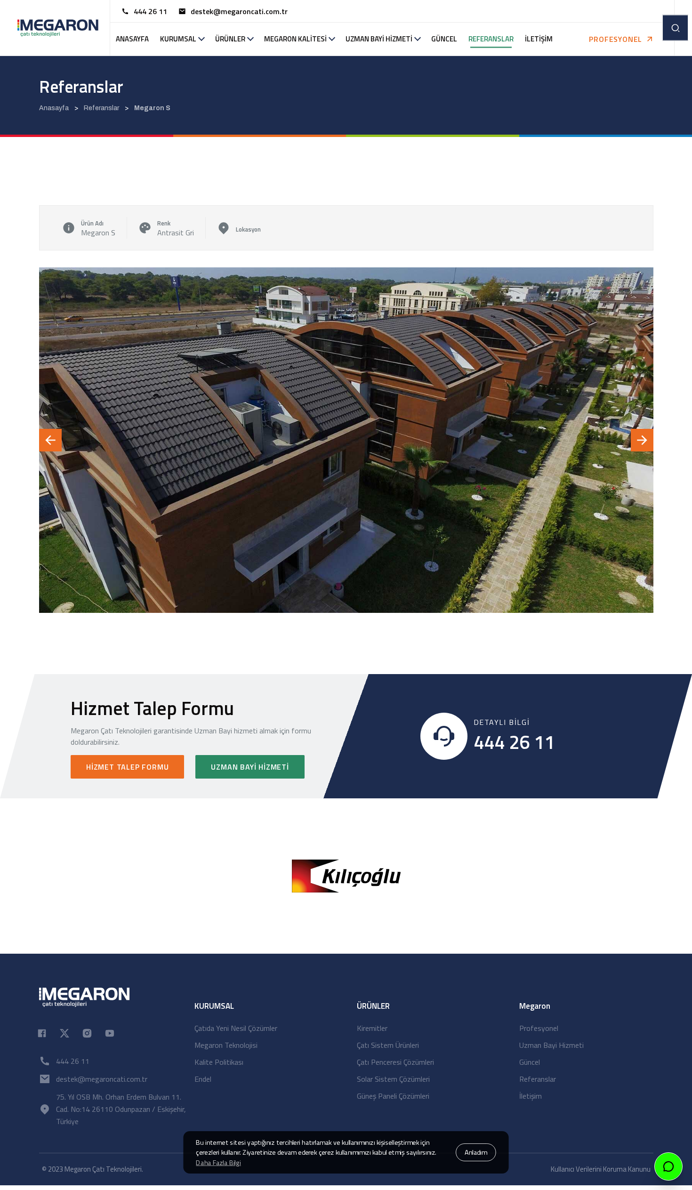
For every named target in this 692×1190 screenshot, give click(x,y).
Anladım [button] (476, 1152)
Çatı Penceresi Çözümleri (395, 1062)
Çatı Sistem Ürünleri (388, 1045)
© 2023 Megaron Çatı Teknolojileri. (92, 1169)
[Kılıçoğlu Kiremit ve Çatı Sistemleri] (346, 875)
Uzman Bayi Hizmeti (250, 766)
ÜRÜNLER (230, 38)
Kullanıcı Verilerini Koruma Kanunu (601, 1169)
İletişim (530, 1096)
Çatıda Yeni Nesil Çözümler (235, 1028)
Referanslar (537, 1079)
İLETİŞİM (539, 38)
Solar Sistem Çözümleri (393, 1079)
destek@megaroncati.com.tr (239, 11)
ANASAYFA (132, 38)
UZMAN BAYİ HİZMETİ (379, 38)
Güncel (529, 1062)
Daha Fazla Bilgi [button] (218, 1163)
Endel (202, 1079)
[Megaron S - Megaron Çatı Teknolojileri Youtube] (109, 1032)
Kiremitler (372, 1028)
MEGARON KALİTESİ (295, 38)
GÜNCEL (444, 38)
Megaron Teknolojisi (225, 1045)
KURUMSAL (178, 38)
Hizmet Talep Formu (127, 766)
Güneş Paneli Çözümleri (393, 1096)
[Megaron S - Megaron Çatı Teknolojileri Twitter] (64, 1032)
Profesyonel (538, 1028)
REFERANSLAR (491, 38)
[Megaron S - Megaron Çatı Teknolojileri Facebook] (41, 1032)
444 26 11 (150, 11)
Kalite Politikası (218, 1062)
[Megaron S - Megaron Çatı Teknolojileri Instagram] (87, 1032)
